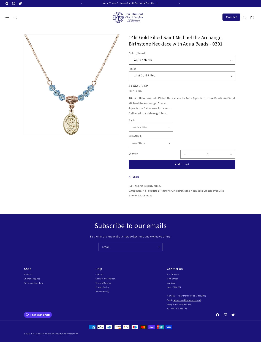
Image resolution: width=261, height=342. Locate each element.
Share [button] (136, 177)
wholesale (178, 300)
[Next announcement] (179, 3)
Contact (99, 274)
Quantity (133, 153)
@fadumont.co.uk (192, 300)
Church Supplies (32, 278)
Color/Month (135, 136)
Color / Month (138, 53)
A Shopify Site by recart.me (65, 333)
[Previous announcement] (82, 3)
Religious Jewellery (33, 283)
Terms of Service (103, 283)
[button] (7, 17)
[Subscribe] (158, 247)
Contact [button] (231, 17)
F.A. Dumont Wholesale (42, 333)
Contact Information (106, 278)
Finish (133, 69)
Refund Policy (102, 291)
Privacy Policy (102, 287)
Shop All (28, 274)
